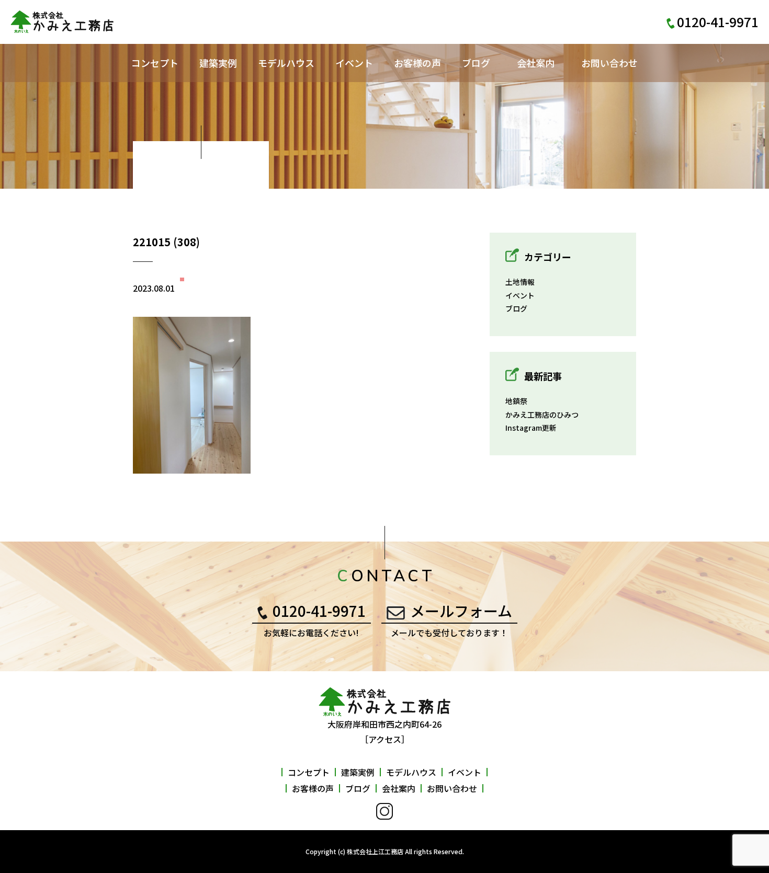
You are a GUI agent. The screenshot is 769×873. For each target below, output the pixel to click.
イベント (354, 63)
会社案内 (536, 63)
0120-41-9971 (319, 610)
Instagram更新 (531, 427)
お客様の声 (417, 63)
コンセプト (154, 63)
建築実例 (218, 63)
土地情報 (520, 282)
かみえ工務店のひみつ (542, 414)
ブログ (476, 63)
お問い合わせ (609, 63)
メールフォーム (461, 610)
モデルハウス (286, 63)
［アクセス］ (385, 739)
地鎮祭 (516, 401)
